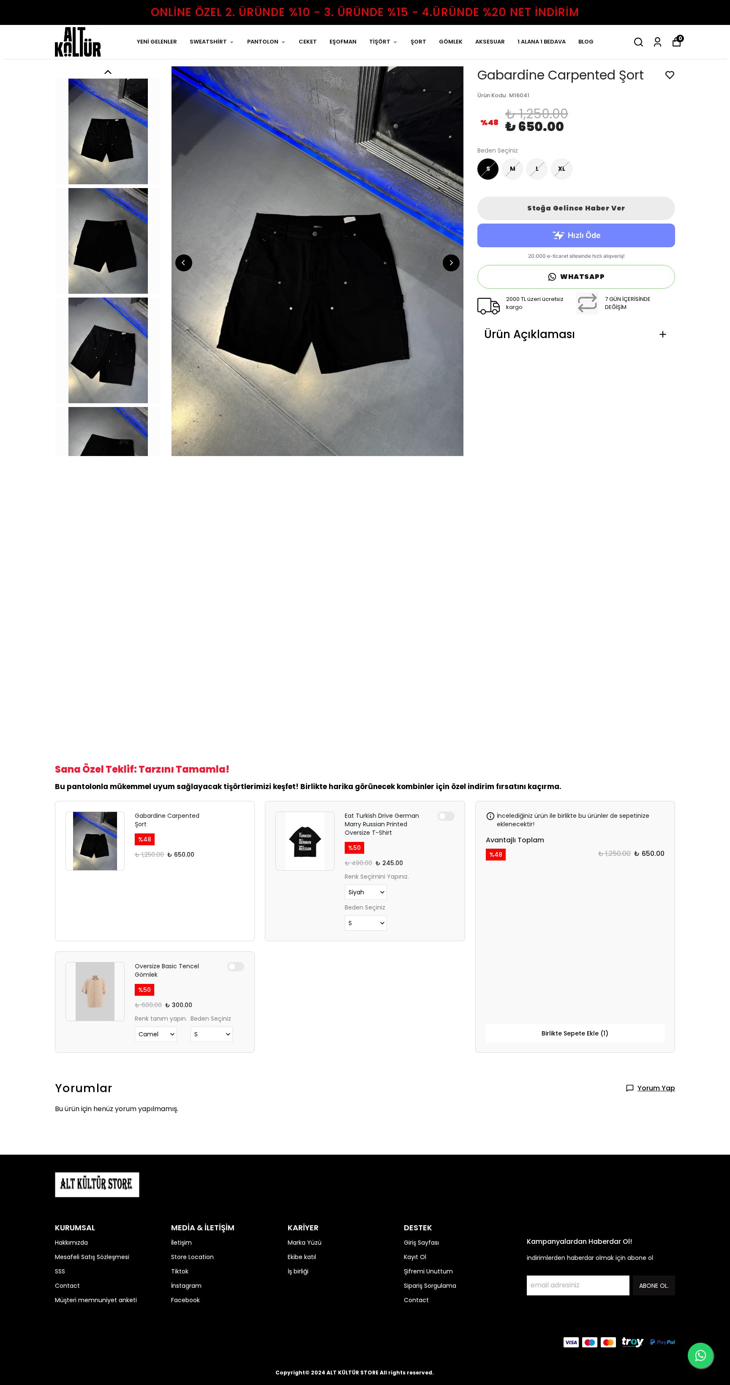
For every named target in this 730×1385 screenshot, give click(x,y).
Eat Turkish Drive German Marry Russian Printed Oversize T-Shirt (382, 824)
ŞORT (418, 42)
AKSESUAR (490, 42)
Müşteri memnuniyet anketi (96, 1300)
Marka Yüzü (304, 1242)
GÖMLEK (451, 42)
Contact (67, 1285)
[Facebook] (60, 1342)
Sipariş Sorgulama (430, 1285)
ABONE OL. (654, 1285)
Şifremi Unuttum (428, 1271)
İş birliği (298, 1271)
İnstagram (186, 1285)
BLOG (586, 42)
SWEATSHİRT (208, 42)
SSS (60, 1271)
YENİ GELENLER (157, 42)
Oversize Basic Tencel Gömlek (167, 970)
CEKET (308, 42)
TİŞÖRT (379, 42)
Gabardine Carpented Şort (167, 819)
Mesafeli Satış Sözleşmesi (92, 1257)
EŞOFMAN (343, 42)
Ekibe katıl (302, 1257)
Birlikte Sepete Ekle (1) (575, 1033)
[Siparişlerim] (657, 42)
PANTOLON (262, 42)
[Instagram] (80, 1342)
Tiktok (179, 1271)
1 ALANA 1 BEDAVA (542, 42)
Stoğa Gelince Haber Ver (576, 208)
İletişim (181, 1242)
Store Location (192, 1257)
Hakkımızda (71, 1242)
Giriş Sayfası (421, 1242)
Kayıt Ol (415, 1257)
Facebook (185, 1300)
